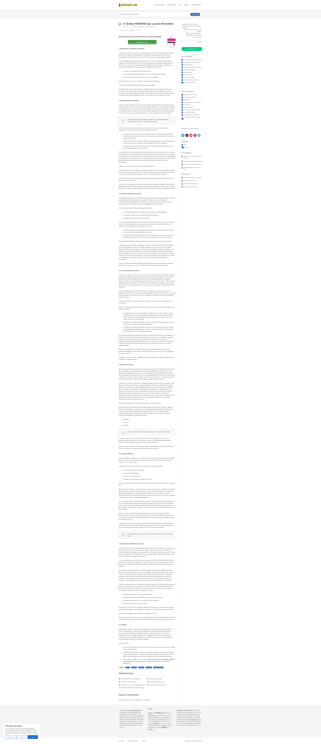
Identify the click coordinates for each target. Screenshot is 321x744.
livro (161, 719)
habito (163, 717)
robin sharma (168, 723)
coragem (155, 715)
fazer (171, 715)
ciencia (165, 713)
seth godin (169, 725)
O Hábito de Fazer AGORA (190, 94)
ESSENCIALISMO (188, 72)
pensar (169, 721)
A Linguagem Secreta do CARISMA (192, 102)
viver (167, 727)
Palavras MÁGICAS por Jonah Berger (193, 161)
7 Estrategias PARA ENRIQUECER (192, 109)
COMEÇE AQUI (171, 5)
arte (150, 712)
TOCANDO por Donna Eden (156, 682)
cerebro (134, 667)
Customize (11, 737)
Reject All (21, 737)
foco (161, 717)
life (159, 719)
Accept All (32, 737)
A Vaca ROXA (187, 104)
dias (159, 715)
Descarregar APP (159, 5)
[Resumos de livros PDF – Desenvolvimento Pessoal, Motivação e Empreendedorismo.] (129, 5)
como (150, 715)
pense (149, 723)
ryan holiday (151, 725)
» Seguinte (199, 42)
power (160, 723)
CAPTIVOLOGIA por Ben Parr (128, 682)
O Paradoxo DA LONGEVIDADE (191, 114)
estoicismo (167, 715)
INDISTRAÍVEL (187, 99)
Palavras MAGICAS (188, 107)
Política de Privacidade (133, 741)
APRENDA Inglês (196, 5)
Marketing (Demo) (166, 719)
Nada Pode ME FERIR (189, 82)
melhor (150, 721)
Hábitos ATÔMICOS (189, 65)
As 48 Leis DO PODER (189, 77)
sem (165, 725)
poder (156, 723)
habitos (168, 717)
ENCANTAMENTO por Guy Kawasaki (131, 679)
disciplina (162, 715)
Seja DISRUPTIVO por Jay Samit (157, 685)
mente (154, 721)
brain (128, 667)
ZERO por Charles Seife (155, 679)
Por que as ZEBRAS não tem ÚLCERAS (190, 117)
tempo (155, 727)
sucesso (150, 727)
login (132, 700)
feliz (158, 717)
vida (163, 727)
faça (149, 717)
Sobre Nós (121, 741)
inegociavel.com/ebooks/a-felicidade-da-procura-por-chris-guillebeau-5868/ (193, 35)
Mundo (158, 721)
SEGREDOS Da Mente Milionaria (192, 62)
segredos (158, 725)
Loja (180, 5)
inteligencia (155, 719)
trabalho (159, 727)
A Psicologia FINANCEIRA (190, 70)
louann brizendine (158, 667)
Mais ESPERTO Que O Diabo (191, 80)
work (153, 729)
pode (152, 723)
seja (162, 725)
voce (150, 729)
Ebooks (186, 5)
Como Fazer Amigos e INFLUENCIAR (192, 67)
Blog (185, 145)
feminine (141, 667)
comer (169, 713)
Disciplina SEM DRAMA (189, 112)
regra (164, 723)
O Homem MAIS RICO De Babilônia (192, 60)
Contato (144, 741)
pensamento (163, 721)
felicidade (154, 717)
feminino (149, 667)
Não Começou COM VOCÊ (190, 97)
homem (150, 719)
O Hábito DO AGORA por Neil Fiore (192, 164)
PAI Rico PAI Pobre (188, 75)
